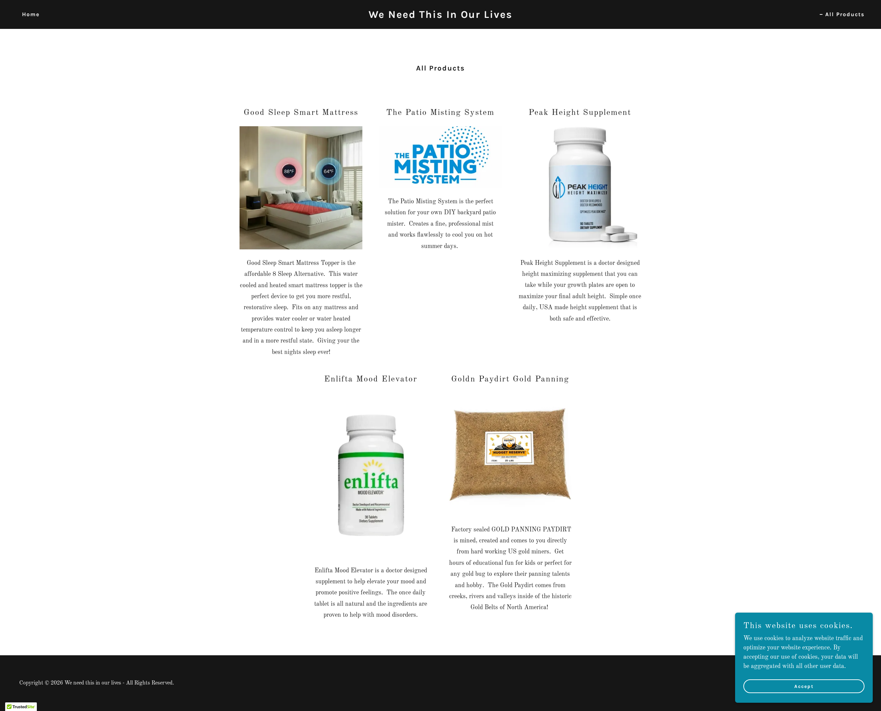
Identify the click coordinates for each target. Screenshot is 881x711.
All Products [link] (844, 14)
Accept (804, 686)
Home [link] (31, 14)
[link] (440, 16)
